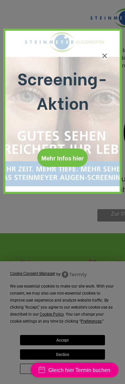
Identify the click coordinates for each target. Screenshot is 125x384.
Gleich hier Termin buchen (79, 370)
